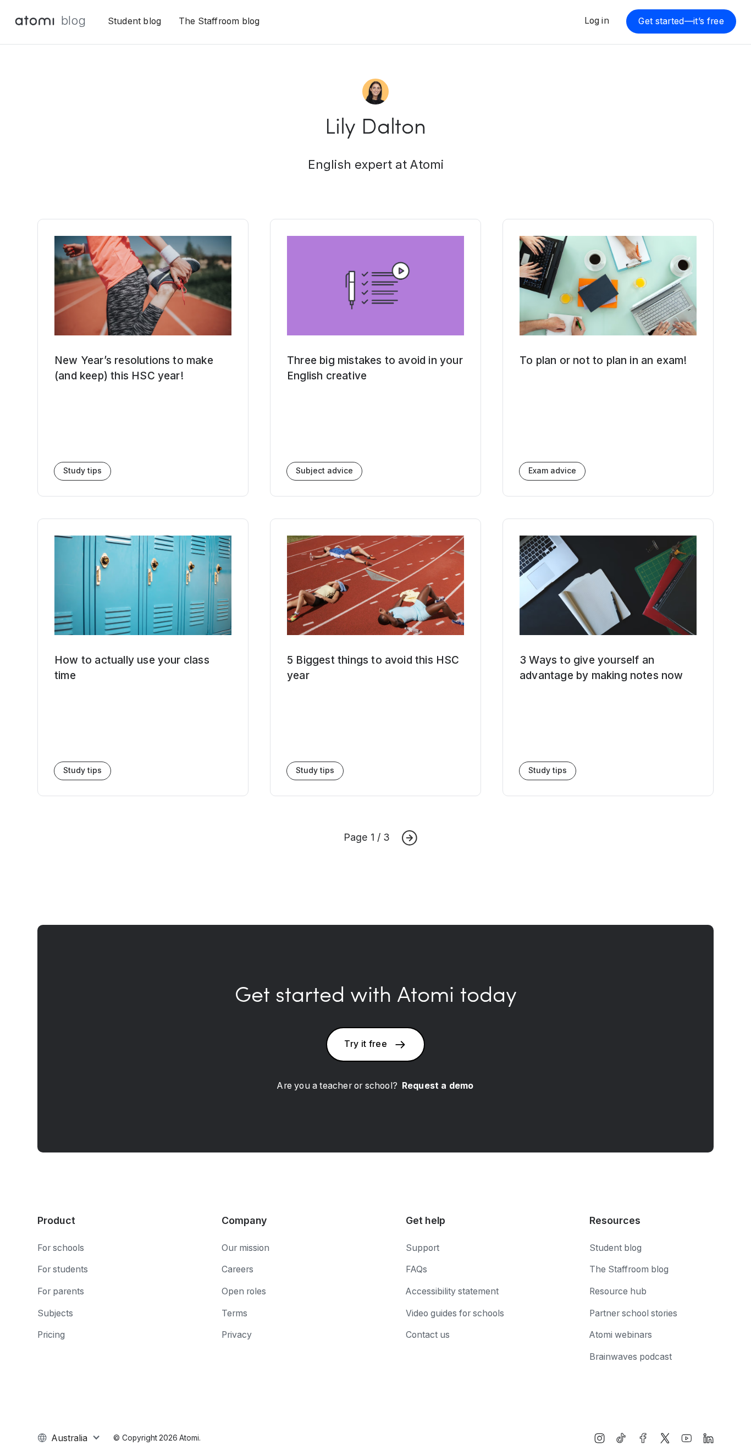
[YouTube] (686, 1438)
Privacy (237, 1335)
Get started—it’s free (681, 21)
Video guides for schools (455, 1313)
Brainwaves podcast (630, 1357)
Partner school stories (633, 1313)
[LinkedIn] (708, 1438)
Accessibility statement (452, 1291)
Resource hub (618, 1291)
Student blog (134, 21)
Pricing (51, 1335)
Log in (596, 20)
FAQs (416, 1269)
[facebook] (643, 1438)
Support (422, 1248)
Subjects (55, 1313)
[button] (68, 1438)
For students (62, 1269)
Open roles (244, 1291)
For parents (60, 1291)
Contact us (428, 1335)
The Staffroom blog (219, 21)
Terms (234, 1313)
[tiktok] (621, 1438)
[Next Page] (409, 838)
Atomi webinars (620, 1335)
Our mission (245, 1248)
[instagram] (599, 1438)
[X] (665, 1438)
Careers (237, 1269)
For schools (60, 1248)
